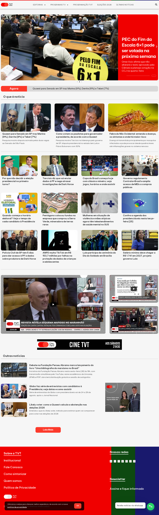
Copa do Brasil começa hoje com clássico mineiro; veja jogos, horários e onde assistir (99, 181)
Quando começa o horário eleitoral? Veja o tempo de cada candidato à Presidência (18, 218)
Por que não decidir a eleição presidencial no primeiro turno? (18, 181)
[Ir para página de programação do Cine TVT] (79, 349)
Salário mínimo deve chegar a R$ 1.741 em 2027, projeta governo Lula (139, 256)
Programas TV (58, 5)
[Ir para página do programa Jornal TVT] (122, 411)
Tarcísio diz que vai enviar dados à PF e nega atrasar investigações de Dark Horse (58, 181)
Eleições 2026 (104, 5)
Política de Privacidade (20, 487)
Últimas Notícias (125, 5)
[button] (156, 4)
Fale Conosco (13, 467)
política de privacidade (17, 507)
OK (77, 506)
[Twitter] (122, 461)
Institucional (12, 460)
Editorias (38, 5)
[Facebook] (126, 461)
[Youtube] (111, 461)
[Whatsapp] (115, 461)
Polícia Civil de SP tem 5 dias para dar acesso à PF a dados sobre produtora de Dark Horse (19, 256)
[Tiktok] (130, 461)
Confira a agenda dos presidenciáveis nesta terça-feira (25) (138, 218)
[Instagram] (119, 461)
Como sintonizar (15, 474)
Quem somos (13, 480)
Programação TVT (83, 5)
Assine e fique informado (127, 488)
